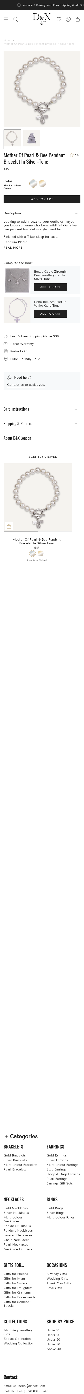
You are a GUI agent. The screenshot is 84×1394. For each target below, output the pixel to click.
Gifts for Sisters (15, 1283)
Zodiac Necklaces (17, 1226)
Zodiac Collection (17, 1339)
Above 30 (54, 1349)
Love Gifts (54, 1288)
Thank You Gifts (59, 1283)
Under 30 (53, 1344)
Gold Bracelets (15, 1155)
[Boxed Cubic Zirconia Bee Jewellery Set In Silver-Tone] (17, 280)
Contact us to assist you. (26, 385)
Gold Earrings (57, 1155)
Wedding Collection (19, 1343)
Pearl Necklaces (16, 1244)
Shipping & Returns (18, 423)
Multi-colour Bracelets (20, 1165)
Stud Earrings (56, 1169)
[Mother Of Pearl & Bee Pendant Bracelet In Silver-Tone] (38, 497)
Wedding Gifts (57, 1278)
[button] (15, 19)
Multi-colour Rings (61, 1217)
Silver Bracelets (15, 1160)
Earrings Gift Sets (60, 1183)
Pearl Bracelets (15, 1169)
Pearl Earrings (57, 1179)
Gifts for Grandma (17, 1292)
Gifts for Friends (16, 1274)
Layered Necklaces (18, 1235)
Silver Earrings (57, 1160)
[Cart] (77, 19)
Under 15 (53, 1335)
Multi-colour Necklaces (13, 1219)
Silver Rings (55, 1213)
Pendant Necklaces (18, 1230)
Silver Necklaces (16, 1213)
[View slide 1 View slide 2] (38, 497)
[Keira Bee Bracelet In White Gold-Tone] (17, 310)
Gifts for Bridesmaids (19, 1297)
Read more (13, 247)
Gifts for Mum (14, 1278)
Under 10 (53, 1330)
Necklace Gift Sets (18, 1249)
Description (12, 213)
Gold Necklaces (16, 1208)
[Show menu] (5, 19)
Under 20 (53, 1340)
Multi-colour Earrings (62, 1165)
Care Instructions (16, 409)
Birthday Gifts (57, 1274)
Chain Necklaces (16, 1240)
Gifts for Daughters (18, 1288)
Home (7, 40)
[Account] (68, 19)
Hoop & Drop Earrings (63, 1174)
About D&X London (17, 438)
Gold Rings (55, 1208)
